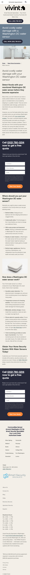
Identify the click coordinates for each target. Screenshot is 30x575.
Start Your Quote (15, 186)
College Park (19, 450)
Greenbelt (8, 456)
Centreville (18, 440)
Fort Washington (20, 453)
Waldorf (7, 443)
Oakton (7, 450)
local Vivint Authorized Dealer (14, 535)
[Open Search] (25, 2)
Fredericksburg (9, 453)
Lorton (17, 456)
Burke (6, 446)
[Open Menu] (2, 2)
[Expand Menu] (16, 11)
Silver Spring (8, 440)
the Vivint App (18, 327)
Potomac (18, 443)
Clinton (17, 446)
